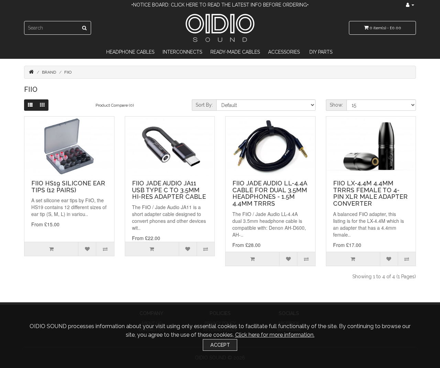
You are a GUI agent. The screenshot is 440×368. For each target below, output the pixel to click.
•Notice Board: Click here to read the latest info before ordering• (220, 5)
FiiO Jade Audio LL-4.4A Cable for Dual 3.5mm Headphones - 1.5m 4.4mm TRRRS (269, 193)
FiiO (68, 72)
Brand (49, 72)
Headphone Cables (130, 52)
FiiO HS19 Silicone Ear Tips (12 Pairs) (68, 187)
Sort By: (204, 105)
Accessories (284, 52)
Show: (336, 105)
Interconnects (182, 52)
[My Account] (410, 5)
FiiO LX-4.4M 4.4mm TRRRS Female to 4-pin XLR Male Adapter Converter (370, 193)
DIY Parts (320, 52)
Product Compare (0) (115, 105)
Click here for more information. (275, 335)
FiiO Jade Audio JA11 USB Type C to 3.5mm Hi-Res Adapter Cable (169, 190)
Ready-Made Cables (235, 52)
